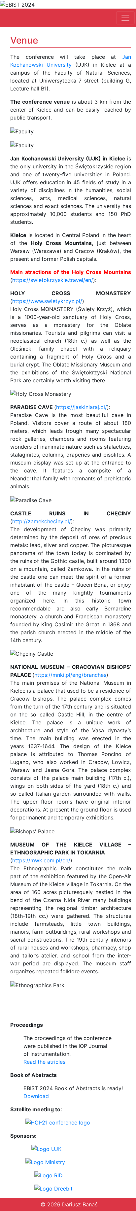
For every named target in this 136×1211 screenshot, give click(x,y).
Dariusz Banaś (79, 1204)
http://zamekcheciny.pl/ (41, 521)
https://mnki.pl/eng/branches (70, 675)
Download (36, 1096)
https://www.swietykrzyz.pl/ (47, 301)
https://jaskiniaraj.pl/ (81, 407)
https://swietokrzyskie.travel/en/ (52, 280)
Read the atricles (44, 1061)
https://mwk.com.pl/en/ (41, 860)
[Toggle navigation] (125, 17)
